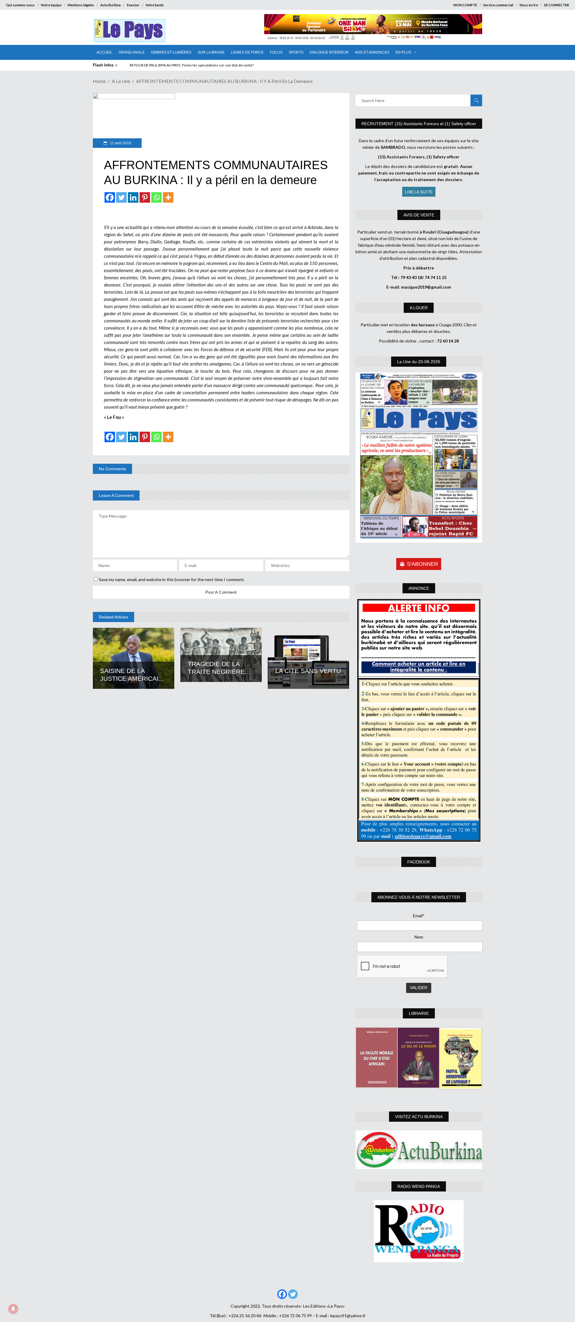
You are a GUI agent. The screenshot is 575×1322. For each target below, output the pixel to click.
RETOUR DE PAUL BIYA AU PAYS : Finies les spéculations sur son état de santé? (192, 65)
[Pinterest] (145, 197)
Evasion (133, 5)
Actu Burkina (110, 5)
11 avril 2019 (120, 143)
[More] (168, 197)
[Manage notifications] (13, 1309)
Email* (419, 915)
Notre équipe (51, 5)
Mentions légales (81, 5)
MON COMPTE (465, 5)
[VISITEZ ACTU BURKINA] (418, 1149)
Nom (418, 936)
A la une (121, 81)
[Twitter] (121, 197)
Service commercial (498, 5)
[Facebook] (110, 197)
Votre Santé (155, 5)
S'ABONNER (422, 564)
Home (99, 81)
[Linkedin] (133, 197)
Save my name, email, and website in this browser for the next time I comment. (172, 579)
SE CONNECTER (556, 5)
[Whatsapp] (156, 197)
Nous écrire (529, 5)
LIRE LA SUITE (419, 191)
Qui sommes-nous (20, 5)
